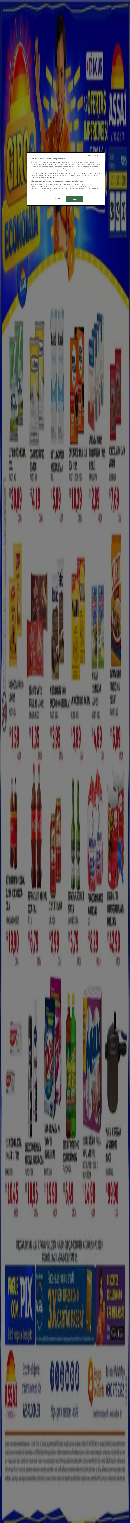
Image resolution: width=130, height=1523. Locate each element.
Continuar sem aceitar (95, 155)
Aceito (74, 199)
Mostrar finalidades (56, 199)
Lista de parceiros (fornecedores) (42, 191)
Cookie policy (50, 177)
